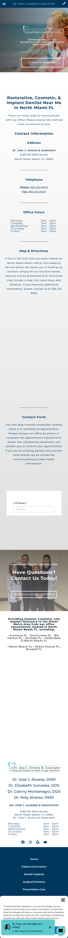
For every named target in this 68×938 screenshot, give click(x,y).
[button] (63, 900)
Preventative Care (34, 889)
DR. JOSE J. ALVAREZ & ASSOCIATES (34, 4)
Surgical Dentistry (34, 881)
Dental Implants (34, 874)
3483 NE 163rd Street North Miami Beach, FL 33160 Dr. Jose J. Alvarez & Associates (34, 814)
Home (34, 859)
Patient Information (34, 866)
